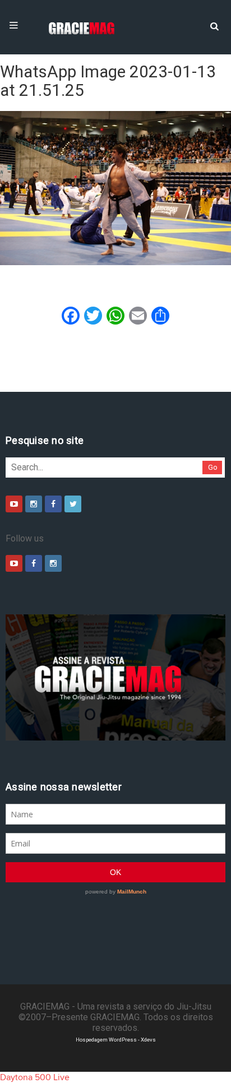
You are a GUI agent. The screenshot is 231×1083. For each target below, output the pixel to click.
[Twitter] (72, 504)
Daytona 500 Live (35, 1077)
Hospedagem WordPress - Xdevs (116, 1039)
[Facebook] (53, 504)
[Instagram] (33, 504)
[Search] (214, 25)
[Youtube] (14, 504)
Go (213, 467)
